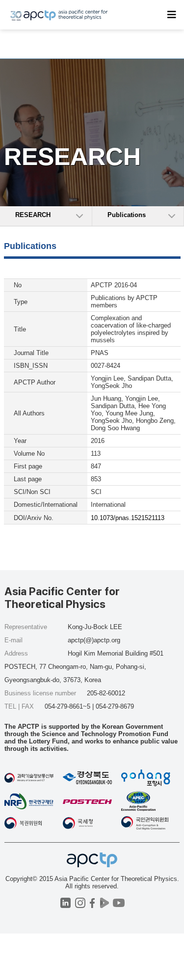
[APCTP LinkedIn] (65, 903)
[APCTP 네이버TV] (105, 903)
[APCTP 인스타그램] (80, 903)
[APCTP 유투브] (119, 903)
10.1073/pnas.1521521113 (127, 518)
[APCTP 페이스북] (92, 903)
